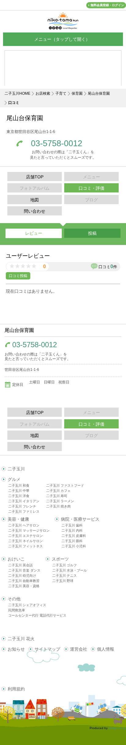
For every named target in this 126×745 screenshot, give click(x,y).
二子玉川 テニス (64, 575)
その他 (14, 598)
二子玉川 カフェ (58, 490)
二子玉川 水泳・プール (69, 570)
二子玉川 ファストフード (65, 485)
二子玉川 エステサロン (25, 536)
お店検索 (42, 93)
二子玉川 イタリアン (23, 501)
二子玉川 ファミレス (23, 511)
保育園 (77, 93)
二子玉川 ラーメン (60, 501)
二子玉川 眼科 (72, 541)
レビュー (33, 233)
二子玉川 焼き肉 (58, 506)
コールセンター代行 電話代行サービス (37, 615)
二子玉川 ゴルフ (64, 565)
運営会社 (78, 649)
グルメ (14, 479)
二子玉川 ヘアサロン (23, 525)
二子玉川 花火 (21, 638)
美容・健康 (18, 519)
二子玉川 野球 (62, 581)
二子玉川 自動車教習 (23, 581)
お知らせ (16, 649)
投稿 (92, 233)
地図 (34, 199)
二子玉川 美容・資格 (23, 586)
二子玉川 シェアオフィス (27, 605)
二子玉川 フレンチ (22, 506)
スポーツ (60, 559)
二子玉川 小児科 (73, 546)
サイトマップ (47, 649)
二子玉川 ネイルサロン (25, 541)
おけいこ (16, 559)
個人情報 (105, 649)
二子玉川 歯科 (72, 525)
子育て (60, 93)
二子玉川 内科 (72, 530)
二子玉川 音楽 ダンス (24, 570)
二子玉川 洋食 (18, 496)
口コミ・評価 (91, 188)
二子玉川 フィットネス (25, 546)
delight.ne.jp (117, 728)
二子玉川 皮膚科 (73, 536)
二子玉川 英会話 (20, 565)
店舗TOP (34, 176)
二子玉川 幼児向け (22, 575)
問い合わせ (34, 211)
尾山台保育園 (99, 93)
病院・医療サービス (80, 519)
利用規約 (16, 688)
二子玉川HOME (17, 93)
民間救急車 (16, 610)
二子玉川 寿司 (56, 496)
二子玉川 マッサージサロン (29, 530)
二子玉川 (16, 468)
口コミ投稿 (18, 276)
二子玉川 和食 (18, 485)
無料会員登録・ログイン (107, 5)
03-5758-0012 (56, 143)
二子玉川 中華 (18, 490)
